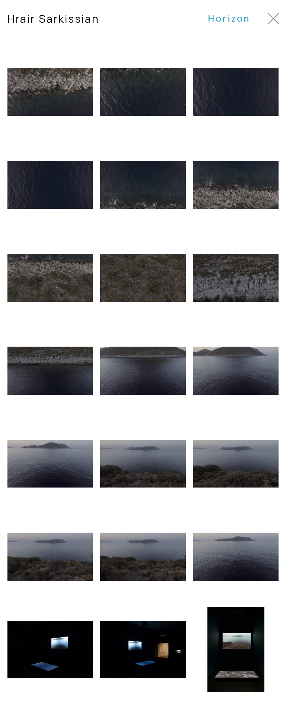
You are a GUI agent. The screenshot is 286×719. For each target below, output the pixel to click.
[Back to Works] (273, 18)
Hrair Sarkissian (53, 19)
